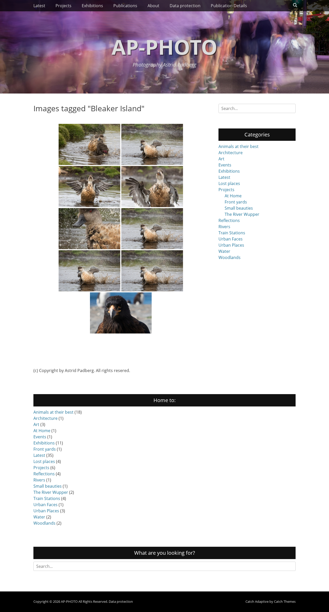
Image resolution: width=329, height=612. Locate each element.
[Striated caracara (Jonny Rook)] (121, 312)
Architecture (230, 152)
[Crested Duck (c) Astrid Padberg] (89, 270)
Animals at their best (238, 146)
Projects (63, 5)
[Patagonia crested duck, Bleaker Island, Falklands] (152, 270)
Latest (39, 5)
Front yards (236, 202)
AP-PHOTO (164, 47)
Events (224, 165)
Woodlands (229, 257)
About (153, 5)
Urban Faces (230, 239)
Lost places (229, 183)
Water (224, 251)
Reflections (229, 220)
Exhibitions (92, 5)
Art (221, 159)
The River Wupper (242, 214)
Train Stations (231, 233)
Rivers (224, 226)
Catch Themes (285, 601)
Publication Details (229, 5)
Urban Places (231, 245)
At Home (233, 196)
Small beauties (239, 208)
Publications (125, 5)
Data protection (185, 5)
